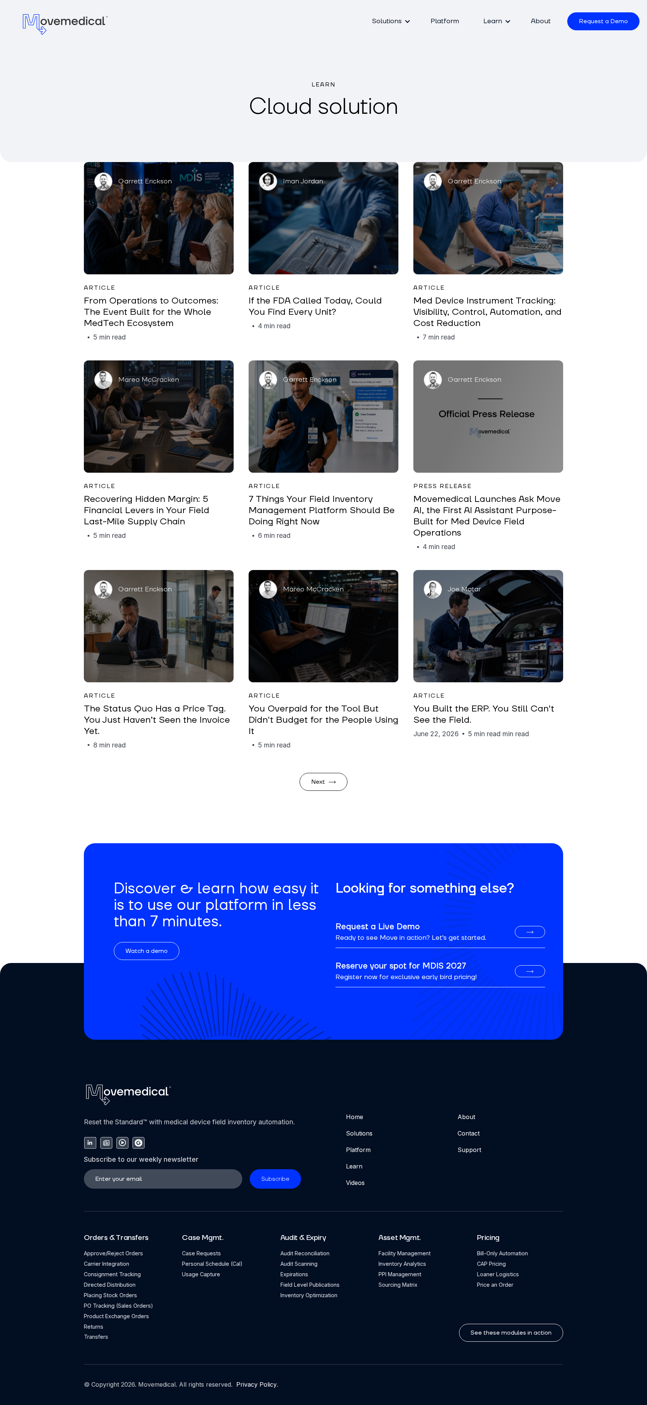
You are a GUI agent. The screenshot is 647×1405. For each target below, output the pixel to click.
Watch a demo (146, 951)
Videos (355, 1182)
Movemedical (157, 1384)
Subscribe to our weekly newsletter (141, 1159)
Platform (445, 21)
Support (469, 1149)
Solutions (359, 1133)
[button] (389, 21)
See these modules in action (511, 1333)
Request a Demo (603, 21)
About (541, 21)
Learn (354, 1166)
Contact (469, 1133)
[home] (65, 24)
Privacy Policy (255, 1384)
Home (354, 1117)
